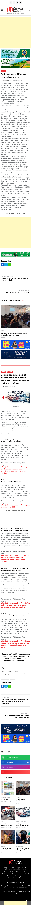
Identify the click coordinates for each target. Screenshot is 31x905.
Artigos (24, 870)
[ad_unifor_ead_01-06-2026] (15, 344)
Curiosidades (6, 874)
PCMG (22, 674)
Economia (15, 874)
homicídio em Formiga (7, 674)
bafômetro (9, 671)
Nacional (7, 870)
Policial (12, 868)
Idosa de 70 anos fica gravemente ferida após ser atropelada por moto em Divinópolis (15, 701)
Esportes (10, 876)
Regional (3, 821)
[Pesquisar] (29, 10)
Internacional (20, 846)
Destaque (23, 821)
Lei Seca (16, 674)
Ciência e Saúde (8, 872)
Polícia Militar (5, 678)
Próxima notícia (23, 290)
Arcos (3, 671)
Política (21, 878)
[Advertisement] (15, 32)
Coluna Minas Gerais (22, 872)
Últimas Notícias (7, 80)
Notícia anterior (8, 276)
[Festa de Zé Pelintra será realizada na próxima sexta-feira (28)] (8, 837)
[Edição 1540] (8, 788)
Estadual (26, 868)
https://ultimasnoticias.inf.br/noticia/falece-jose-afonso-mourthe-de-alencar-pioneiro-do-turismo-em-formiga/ (15, 605)
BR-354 (16, 671)
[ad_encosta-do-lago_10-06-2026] (15, 63)
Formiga (3, 330)
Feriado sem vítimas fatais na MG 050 (17, 292)
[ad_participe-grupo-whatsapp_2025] (15, 254)
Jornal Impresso (5, 797)
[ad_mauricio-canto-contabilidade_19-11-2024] (15, 354)
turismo (12, 678)
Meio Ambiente (12, 878)
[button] (26, 300)
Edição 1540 (5, 799)
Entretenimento (24, 874)
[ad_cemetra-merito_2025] (15, 53)
